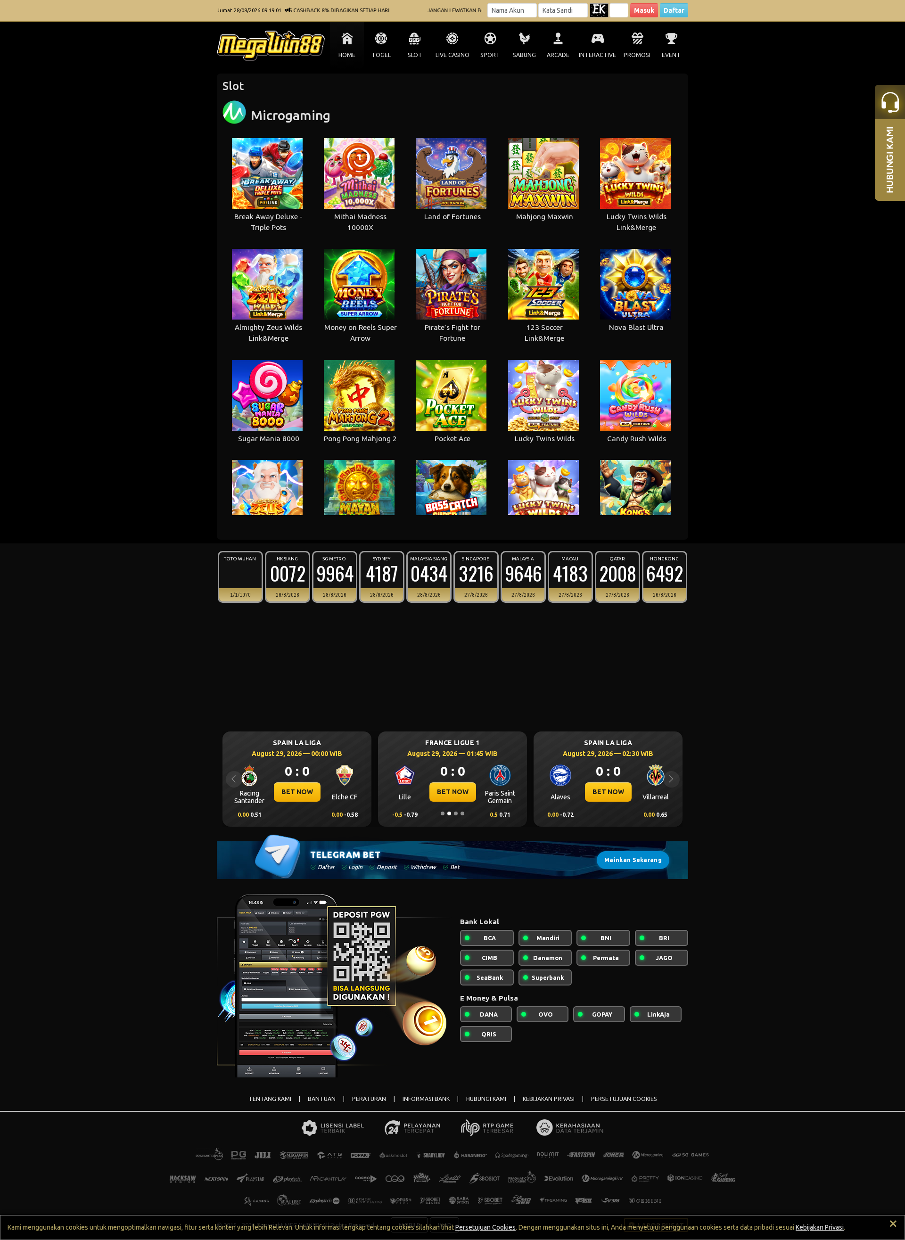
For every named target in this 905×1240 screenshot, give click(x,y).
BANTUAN (322, 1099)
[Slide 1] (442, 813)
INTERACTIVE (597, 55)
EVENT (671, 55)
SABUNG (524, 55)
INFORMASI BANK (426, 1099)
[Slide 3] (456, 813)
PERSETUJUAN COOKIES (624, 1099)
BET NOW (297, 792)
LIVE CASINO (452, 55)
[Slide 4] (462, 813)
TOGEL (381, 55)
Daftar (674, 10)
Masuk (644, 10)
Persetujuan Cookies (485, 1227)
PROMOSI (637, 55)
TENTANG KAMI (269, 1099)
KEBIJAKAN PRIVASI (549, 1099)
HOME (346, 55)
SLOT (415, 55)
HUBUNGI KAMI (486, 1099)
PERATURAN (369, 1099)
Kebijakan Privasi (820, 1227)
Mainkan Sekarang (633, 860)
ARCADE (558, 55)
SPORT (490, 55)
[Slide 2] (449, 813)
